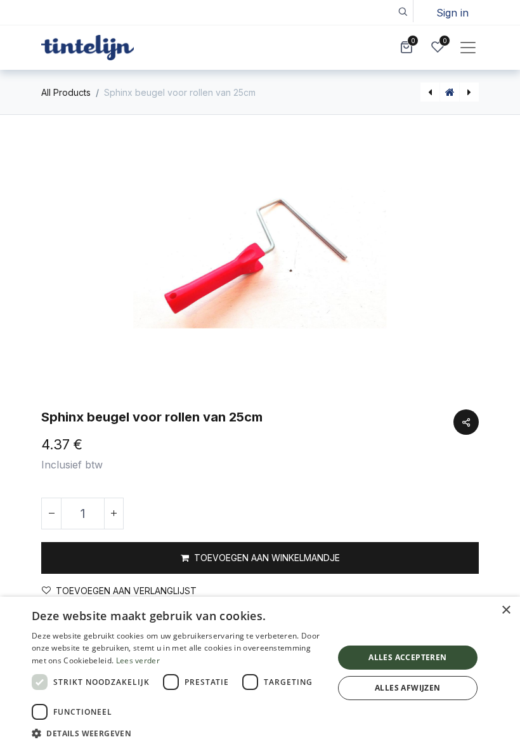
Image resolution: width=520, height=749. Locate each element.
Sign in (452, 12)
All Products (66, 92)
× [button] (505, 610)
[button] (402, 11)
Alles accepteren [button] (407, 657)
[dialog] (260, 673)
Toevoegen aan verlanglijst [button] (126, 590)
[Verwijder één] (51, 513)
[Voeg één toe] (113, 513)
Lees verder (138, 660)
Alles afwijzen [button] (408, 687)
